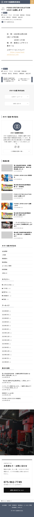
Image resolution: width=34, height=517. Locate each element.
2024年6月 (6, 362)
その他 (7, 288)
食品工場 (20, 17)
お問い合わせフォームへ (17, 490)
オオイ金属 (16, 15)
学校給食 (28, 15)
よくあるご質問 (6, 266)
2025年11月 (7, 336)
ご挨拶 (4, 255)
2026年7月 (6, 315)
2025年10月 (7, 340)
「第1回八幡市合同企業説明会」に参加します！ (16, 381)
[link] (15, 147)
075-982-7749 (13, 482)
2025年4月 (6, 347)
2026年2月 (6, 329)
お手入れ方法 (8, 285)
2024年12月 (7, 351)
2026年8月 (6, 311)
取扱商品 (4, 262)
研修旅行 (7, 296)
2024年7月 (6, 358)
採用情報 (4, 269)
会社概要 (4, 251)
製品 (6, 299)
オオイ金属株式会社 (17, 133)
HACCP (5, 15)
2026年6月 (6, 318)
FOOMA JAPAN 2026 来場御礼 (11, 399)
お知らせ (4, 273)
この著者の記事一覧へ (17, 151)
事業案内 (4, 258)
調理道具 (14, 17)
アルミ (10, 15)
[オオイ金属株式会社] (10, 2)
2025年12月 (7, 333)
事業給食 (22, 15)
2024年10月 (7, 354)
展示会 (5, 12)
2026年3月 (6, 325)
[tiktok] (18, 147)
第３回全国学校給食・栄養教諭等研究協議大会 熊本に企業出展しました (17, 375)
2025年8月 (6, 344)
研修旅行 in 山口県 (8, 394)
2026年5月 (6, 322)
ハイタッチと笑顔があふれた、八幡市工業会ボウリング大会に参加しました (16, 387)
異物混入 (9, 17)
